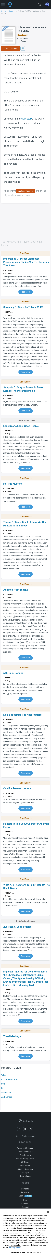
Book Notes (25, 1166)
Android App (25, 1176)
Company (25, 1189)
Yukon (3, 1075)
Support (25, 1207)
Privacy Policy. (15, 1247)
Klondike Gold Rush (9, 1079)
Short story (6, 1092)
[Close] (48, 1212)
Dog (3, 1084)
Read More (25, 292)
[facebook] (20, 1130)
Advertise (25, 1192)
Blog (25, 1200)
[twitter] (26, 1130)
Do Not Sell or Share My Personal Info (26, 1252)
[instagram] (31, 1130)
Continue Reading (25, 191)
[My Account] (48, 4)
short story (26, 118)
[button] (3, 3)
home (3, 11)
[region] (25, 1233)
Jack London (6, 1097)
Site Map (25, 1203)
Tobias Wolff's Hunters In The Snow (32, 29)
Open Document (10, 48)
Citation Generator (25, 1169)
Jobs (21, 1196)
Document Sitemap (25, 1148)
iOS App (25, 1173)
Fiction (4, 1088)
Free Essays (25, 1155)
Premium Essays (25, 1152)
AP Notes (25, 1162)
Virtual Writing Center (25, 1159)
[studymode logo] (17, 5)
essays (12, 11)
